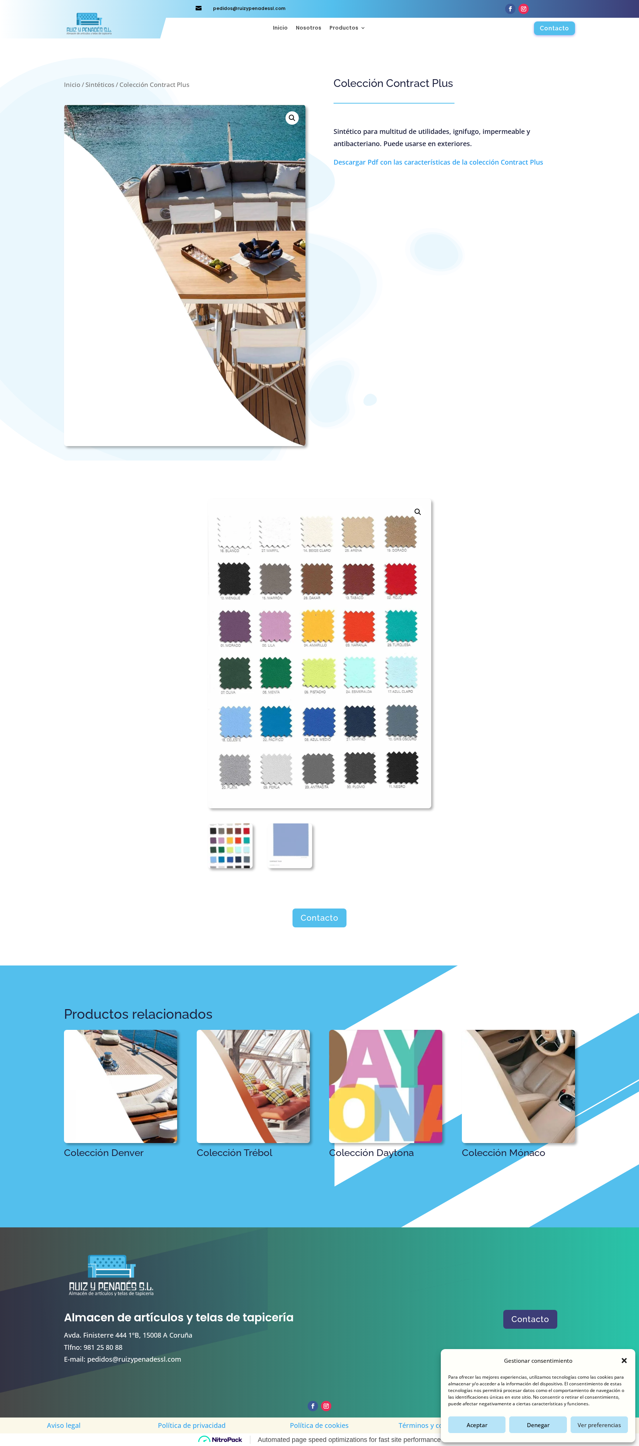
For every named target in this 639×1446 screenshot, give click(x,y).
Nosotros (308, 28)
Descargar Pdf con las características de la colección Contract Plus (438, 162)
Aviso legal (64, 1425)
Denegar (538, 1425)
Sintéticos (99, 84)
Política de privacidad (192, 1425)
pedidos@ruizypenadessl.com (134, 1359)
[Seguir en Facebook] (510, 9)
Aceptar (477, 1425)
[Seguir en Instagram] (523, 9)
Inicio (280, 28)
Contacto (554, 28)
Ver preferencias (599, 1425)
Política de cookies (319, 1425)
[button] (624, 1360)
